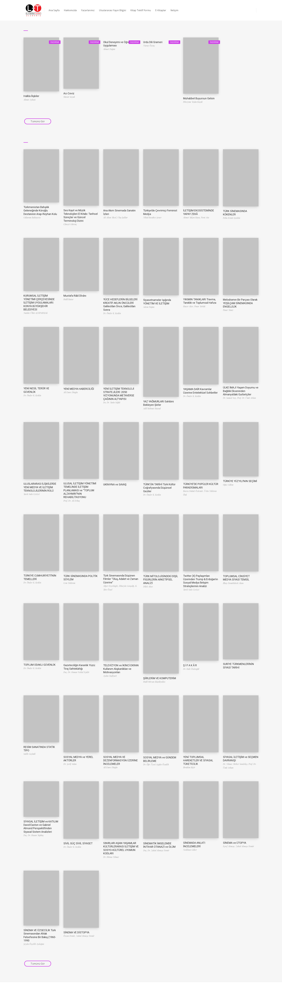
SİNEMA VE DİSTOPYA (76, 932)
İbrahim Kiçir (189, 767)
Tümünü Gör (38, 121)
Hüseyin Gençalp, (127, 586)
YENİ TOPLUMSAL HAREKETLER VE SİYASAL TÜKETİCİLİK (198, 760)
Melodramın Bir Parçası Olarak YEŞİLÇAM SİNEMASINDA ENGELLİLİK (240, 303)
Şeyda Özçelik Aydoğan (34, 944)
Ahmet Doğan (109, 49)
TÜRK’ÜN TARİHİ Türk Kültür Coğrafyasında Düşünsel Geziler (159, 488)
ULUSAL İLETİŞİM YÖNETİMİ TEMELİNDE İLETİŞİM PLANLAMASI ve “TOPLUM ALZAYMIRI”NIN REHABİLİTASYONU (79, 490)
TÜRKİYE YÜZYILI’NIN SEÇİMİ (240, 481)
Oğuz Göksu (228, 484)
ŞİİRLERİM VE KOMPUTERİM (159, 678)
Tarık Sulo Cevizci (32, 494)
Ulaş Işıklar (123, 217)
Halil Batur (68, 299)
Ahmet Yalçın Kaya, (192, 217)
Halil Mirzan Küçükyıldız (154, 681)
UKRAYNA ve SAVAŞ (114, 484)
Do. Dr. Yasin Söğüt (111, 402)
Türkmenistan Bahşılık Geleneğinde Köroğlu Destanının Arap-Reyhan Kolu (40, 211)
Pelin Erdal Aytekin (231, 218)
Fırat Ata (205, 217)
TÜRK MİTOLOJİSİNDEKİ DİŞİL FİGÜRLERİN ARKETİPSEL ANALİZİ (160, 580)
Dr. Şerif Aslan (70, 764)
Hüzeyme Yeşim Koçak (193, 101)
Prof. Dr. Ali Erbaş (71, 500)
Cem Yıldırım (69, 583)
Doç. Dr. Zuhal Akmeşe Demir (156, 850)
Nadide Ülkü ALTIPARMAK (36, 313)
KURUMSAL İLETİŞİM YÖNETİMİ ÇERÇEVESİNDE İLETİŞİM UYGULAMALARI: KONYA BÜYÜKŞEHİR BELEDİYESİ (39, 302)
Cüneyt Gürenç (70, 224)
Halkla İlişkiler (31, 96)
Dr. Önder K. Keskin (112, 313)
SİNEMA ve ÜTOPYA (234, 842)
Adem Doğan (148, 307)
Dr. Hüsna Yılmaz (111, 857)
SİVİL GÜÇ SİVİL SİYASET (78, 843)
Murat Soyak (69, 96)
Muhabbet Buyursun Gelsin (199, 98)
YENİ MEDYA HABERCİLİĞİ (78, 388)
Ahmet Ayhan (30, 99)
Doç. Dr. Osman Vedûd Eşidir (76, 672)
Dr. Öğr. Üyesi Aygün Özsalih (156, 764)
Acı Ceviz (68, 93)
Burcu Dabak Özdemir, (193, 491)
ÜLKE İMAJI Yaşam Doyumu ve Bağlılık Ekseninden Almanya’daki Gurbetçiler (240, 391)
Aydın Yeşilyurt (110, 675)
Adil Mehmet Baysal (152, 408)
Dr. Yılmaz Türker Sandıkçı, (236, 764)
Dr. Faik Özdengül (191, 669)
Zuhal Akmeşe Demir (245, 846)
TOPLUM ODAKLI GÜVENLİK (40, 664)
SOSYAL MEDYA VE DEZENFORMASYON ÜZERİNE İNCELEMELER (120, 760)
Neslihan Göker (190, 849)
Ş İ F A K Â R (190, 665)
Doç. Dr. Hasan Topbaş (33, 835)
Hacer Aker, (188, 306)
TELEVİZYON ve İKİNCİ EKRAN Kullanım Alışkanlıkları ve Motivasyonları (121, 669)
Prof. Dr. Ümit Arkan (246, 398)
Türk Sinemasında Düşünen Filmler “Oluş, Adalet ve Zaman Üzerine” (120, 579)
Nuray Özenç (149, 45)
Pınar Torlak (199, 306)
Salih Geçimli (29, 753)
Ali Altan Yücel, (110, 217)
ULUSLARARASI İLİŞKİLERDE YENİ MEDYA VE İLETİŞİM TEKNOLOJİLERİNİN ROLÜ (40, 487)
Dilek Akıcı (148, 586)
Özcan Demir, (69, 936)
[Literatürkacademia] (33, 10)
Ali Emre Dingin (70, 392)
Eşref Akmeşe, (229, 846)
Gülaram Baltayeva (32, 217)
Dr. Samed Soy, (230, 398)
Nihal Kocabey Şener (152, 217)
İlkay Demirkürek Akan (233, 583)
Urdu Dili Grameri (152, 42)
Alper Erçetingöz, (111, 586)
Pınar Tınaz (228, 310)
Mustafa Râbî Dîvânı (74, 295)
